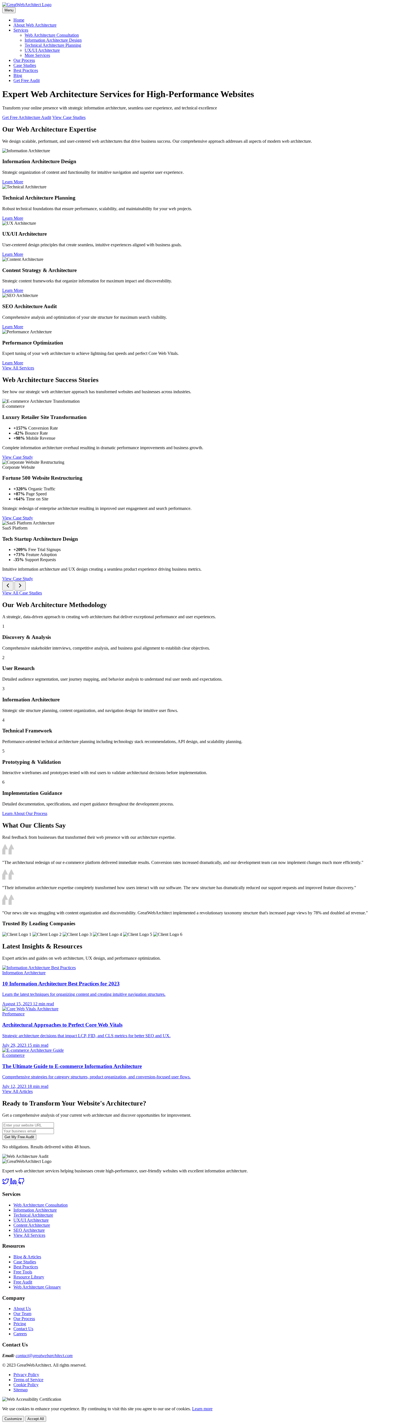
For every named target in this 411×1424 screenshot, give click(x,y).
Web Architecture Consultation (52, 35)
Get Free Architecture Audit (26, 117)
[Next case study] (20, 586)
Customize (13, 1419)
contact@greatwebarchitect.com (44, 1355)
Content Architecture (31, 1225)
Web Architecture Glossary (37, 1287)
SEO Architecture (29, 1230)
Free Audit (22, 1282)
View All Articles (17, 1091)
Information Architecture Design (53, 40)
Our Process (24, 60)
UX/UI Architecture (42, 50)
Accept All (35, 1419)
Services (20, 30)
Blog (17, 75)
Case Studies (24, 65)
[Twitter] (6, 1183)
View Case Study (17, 457)
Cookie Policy (26, 1384)
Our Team (22, 1313)
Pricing (19, 1323)
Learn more (202, 1408)
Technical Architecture (33, 1215)
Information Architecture (35, 1210)
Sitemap (20, 1389)
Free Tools (22, 1272)
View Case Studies (69, 117)
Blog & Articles (27, 1256)
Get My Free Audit (19, 1137)
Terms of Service (28, 1379)
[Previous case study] (7, 586)
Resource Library (28, 1277)
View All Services (18, 368)
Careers (20, 1333)
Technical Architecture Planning (53, 45)
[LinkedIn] (14, 1183)
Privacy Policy (26, 1374)
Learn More (12, 181)
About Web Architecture (34, 25)
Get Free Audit (26, 80)
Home (18, 20)
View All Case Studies (22, 593)
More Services (37, 55)
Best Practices (25, 70)
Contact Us (23, 1328)
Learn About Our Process (24, 813)
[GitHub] (21, 1183)
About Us (22, 1308)
